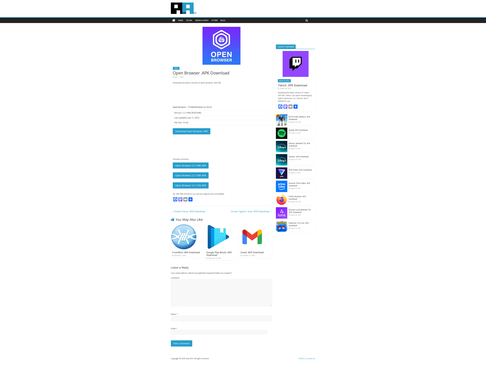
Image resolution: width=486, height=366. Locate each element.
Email (174, 328)
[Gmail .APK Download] (252, 225)
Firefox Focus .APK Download (188, 211)
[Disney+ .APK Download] (281, 155)
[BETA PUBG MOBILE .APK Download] (281, 115)
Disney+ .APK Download (299, 156)
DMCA (301, 358)
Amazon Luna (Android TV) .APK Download (300, 210)
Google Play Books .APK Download (219, 254)
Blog (223, 20)
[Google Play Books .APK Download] (218, 225)
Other (214, 20)
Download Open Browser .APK (191, 131)
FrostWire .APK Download (186, 252)
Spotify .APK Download (298, 130)
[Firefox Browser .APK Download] (281, 195)
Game (180, 20)
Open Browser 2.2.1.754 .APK (190, 185)
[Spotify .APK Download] (281, 129)
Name (174, 314)
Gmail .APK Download (252, 252)
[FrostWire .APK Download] (184, 225)
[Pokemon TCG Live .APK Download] (281, 222)
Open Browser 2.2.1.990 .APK (190, 165)
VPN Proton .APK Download (300, 170)
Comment (175, 277)
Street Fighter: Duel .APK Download (251, 211)
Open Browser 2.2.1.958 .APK (190, 175)
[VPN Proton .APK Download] (281, 169)
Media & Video (201, 20)
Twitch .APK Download (292, 85)
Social (189, 20)
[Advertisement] (221, 95)
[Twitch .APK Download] (296, 52)
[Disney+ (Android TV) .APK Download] (281, 142)
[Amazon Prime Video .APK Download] (281, 182)
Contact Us (310, 358)
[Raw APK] (174, 20)
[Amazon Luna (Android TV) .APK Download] (281, 208)
